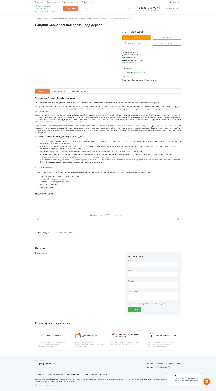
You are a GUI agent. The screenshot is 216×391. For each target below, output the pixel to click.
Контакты (91, 2)
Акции (84, 2)
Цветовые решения (79, 91)
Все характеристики (129, 63)
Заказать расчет (167, 43)
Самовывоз (126, 72)
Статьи (77, 2)
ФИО (130, 260)
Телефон (131, 281)
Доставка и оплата (53, 2)
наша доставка (140, 72)
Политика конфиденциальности (46, 385)
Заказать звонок (172, 9)
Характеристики (59, 91)
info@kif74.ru (176, 2)
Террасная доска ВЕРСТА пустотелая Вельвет (55, 233)
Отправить (135, 309)
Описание (42, 91)
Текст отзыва (133, 291)
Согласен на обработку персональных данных (149, 304)
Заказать (136, 37)
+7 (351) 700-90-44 (148, 7)
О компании (39, 2)
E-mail (130, 271)
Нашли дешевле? (166, 37)
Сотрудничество (68, 2)
